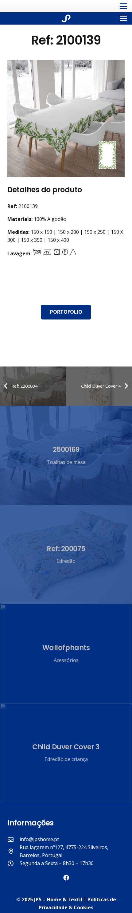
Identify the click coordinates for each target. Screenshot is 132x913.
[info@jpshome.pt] (13, 839)
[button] (123, 6)
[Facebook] (66, 877)
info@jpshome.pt (39, 839)
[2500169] (66, 455)
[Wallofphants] (66, 653)
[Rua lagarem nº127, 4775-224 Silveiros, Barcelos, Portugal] (13, 851)
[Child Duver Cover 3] (66, 752)
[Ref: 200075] (66, 554)
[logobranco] (66, 18)
